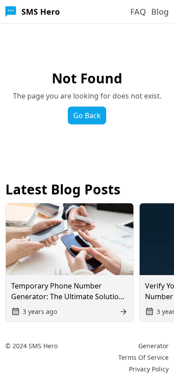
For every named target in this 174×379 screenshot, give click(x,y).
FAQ (138, 11)
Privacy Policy (149, 369)
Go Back (87, 115)
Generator (153, 346)
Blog (160, 11)
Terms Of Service (143, 357)
